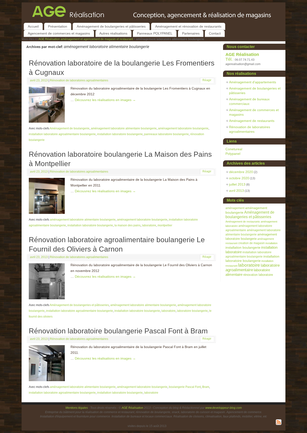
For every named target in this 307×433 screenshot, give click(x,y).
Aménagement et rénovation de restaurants (188, 26)
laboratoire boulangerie (192, 311)
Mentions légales (77, 407)
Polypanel (232, 154)
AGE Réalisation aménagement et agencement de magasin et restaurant (86, 39)
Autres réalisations (113, 33)
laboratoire (149, 225)
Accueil (33, 26)
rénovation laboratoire (258, 275)
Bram (205, 387)
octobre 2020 (239, 178)
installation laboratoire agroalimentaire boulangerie (62, 134)
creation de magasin (251, 243)
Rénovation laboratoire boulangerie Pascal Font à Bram (118, 331)
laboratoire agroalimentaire (252, 267)
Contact (215, 33)
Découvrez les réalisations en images (105, 100)
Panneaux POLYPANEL (154, 33)
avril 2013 (236, 190)
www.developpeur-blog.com (223, 407)
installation (271, 243)
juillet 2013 (237, 184)
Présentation (57, 26)
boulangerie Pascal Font (185, 387)
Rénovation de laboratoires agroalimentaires (79, 80)
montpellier (165, 225)
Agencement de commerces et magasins (59, 33)
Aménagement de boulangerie (69, 128)
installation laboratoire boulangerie (120, 134)
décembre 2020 (241, 172)
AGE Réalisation (132, 407)
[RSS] (279, 422)
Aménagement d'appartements (252, 82)
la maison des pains (127, 225)
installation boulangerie (242, 247)
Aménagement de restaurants (251, 121)
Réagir (206, 80)
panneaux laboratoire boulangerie (166, 134)
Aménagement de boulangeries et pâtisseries (111, 26)
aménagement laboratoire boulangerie (183, 128)
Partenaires (191, 33)
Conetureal (233, 149)
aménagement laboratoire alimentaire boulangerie (124, 128)
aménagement (234, 208)
